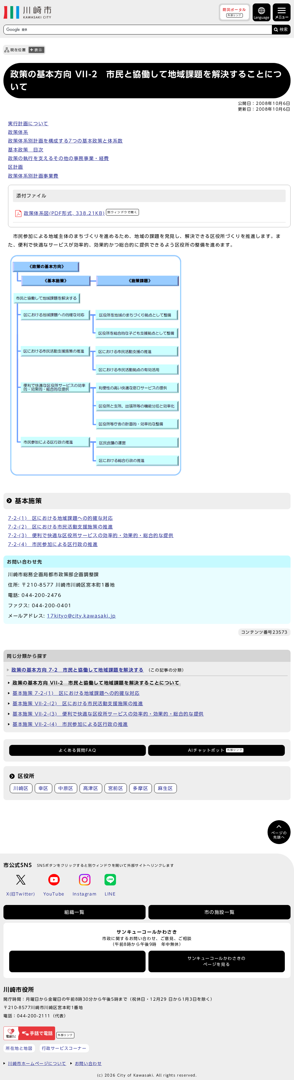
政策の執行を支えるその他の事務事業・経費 (58, 158)
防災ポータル (234, 12)
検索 (284, 29)
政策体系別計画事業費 (33, 176)
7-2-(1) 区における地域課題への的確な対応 (60, 518)
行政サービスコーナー (64, 1048)
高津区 (90, 788)
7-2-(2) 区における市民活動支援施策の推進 (60, 526)
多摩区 (140, 788)
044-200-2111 (34, 1016)
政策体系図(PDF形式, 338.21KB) (81, 213)
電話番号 (77, 962)
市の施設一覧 (219, 912)
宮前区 (115, 788)
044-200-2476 (41, 595)
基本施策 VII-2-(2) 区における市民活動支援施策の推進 (78, 703)
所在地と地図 (19, 1048)
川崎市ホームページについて (37, 1063)
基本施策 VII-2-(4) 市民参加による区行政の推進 (70, 724)
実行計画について (28, 123)
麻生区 (165, 788)
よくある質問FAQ (77, 750)
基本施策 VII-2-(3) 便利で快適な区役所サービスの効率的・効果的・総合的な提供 (108, 714)
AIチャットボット (215, 750)
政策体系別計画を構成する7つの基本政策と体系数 (65, 141)
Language (261, 17)
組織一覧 (74, 912)
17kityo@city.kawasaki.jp (81, 616)
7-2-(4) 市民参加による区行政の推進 (53, 544)
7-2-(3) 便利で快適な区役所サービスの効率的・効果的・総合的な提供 (91, 535)
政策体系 (18, 132)
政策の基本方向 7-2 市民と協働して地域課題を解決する (77, 670)
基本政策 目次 (25, 149)
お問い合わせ (88, 1063)
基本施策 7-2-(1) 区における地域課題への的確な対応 (76, 693)
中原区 (66, 788)
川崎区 (21, 788)
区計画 (15, 167)
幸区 (43, 788)
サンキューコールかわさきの (216, 961)
